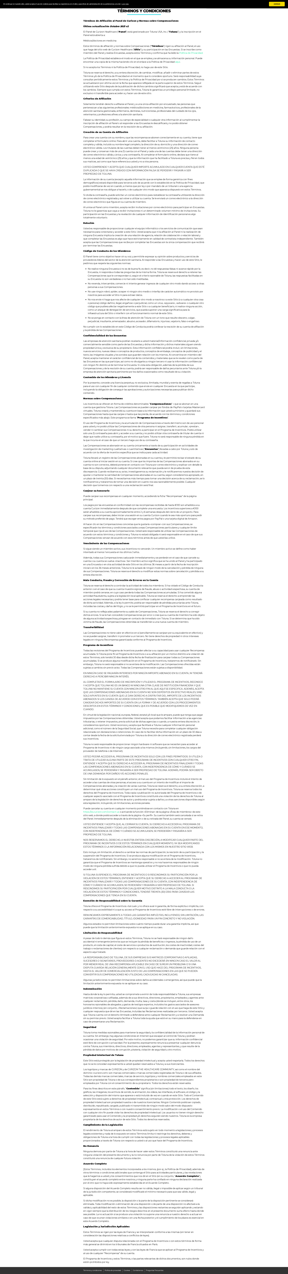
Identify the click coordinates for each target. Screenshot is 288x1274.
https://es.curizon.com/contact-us (101, 811)
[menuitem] (92, 1270)
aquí (177, 61)
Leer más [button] (125, 4)
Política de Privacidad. (191, 52)
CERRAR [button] (277, 4)
